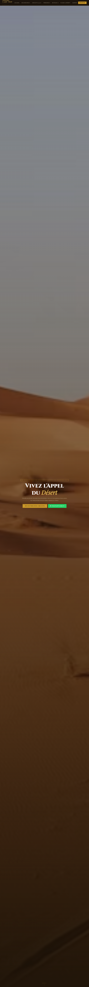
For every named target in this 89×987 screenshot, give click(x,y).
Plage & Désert (65, 2)
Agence (74, 2)
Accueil (17, 2)
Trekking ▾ (46, 2)
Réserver (82, 2)
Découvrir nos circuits (35, 506)
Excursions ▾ (26, 2)
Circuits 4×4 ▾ (36, 2)
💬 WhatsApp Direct (57, 506)
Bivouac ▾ (55, 2)
